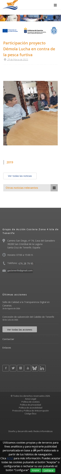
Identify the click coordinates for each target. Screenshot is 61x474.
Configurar (49, 470)
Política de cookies (30, 401)
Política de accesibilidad (30, 407)
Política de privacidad (30, 404)
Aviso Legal (30, 398)
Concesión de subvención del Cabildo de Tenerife (28, 316)
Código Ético (30, 413)
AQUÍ (10, 458)
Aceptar (35, 470)
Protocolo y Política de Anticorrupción (30, 410)
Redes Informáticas (43, 431)
